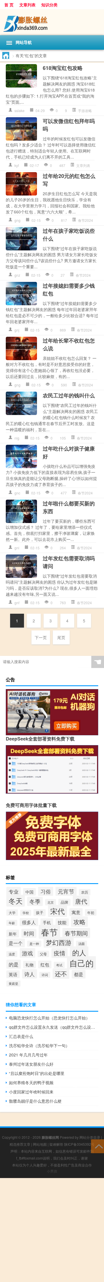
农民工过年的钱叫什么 (69, 395)
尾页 (61, 637)
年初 (90, 912)
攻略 (79, 921)
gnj (16, 330)
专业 (13, 891)
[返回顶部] (97, 1145)
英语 (13, 974)
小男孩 (52, 1171)
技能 (62, 922)
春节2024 (85, 220)
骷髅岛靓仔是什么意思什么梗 (35, 1101)
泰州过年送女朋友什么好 (31, 1064)
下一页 (41, 637)
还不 (61, 973)
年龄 (12, 923)
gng (17, 220)
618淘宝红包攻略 (63, 68)
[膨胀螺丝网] (52, 22)
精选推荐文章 (20, 1144)
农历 (84, 892)
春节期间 (76, 933)
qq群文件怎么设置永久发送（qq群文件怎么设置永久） (53, 1027)
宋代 (57, 911)
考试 (59, 965)
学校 (26, 913)
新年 (13, 934)
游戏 (27, 953)
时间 (29, 933)
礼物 (29, 964)
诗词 (45, 975)
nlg (16, 438)
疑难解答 (56, 1144)
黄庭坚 (13, 983)
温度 (12, 954)
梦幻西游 (58, 942)
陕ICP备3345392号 (79, 1144)
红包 (44, 964)
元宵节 (66, 891)
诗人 (29, 974)
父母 (43, 954)
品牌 (64, 902)
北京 (50, 902)
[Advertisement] (52, 1230)
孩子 (39, 912)
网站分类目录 (89, 1137)
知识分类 (49, 5)
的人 (79, 952)
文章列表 (27, 5)
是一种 (34, 944)
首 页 (9, 5)
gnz (17, 275)
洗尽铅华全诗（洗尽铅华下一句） (39, 1045)
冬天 (16, 901)
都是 (78, 974)
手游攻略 (85, 110)
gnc (17, 492)
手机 (47, 922)
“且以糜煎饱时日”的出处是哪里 (36, 1073)
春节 (49, 932)
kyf (16, 165)
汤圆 (81, 944)
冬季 (34, 901)
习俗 (45, 891)
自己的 (81, 963)
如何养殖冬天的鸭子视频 (31, 1082)
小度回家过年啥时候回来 (31, 1092)
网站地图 (40, 1144)
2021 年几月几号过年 (28, 1055)
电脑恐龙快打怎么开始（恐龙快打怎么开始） (49, 1018)
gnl (16, 547)
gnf (16, 602)
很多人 (29, 922)
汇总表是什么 (21, 1036)
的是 (13, 964)
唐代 (81, 900)
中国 (29, 892)
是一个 (16, 942)
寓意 (76, 912)
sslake (19, 110)
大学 (12, 912)
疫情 (59, 953)
